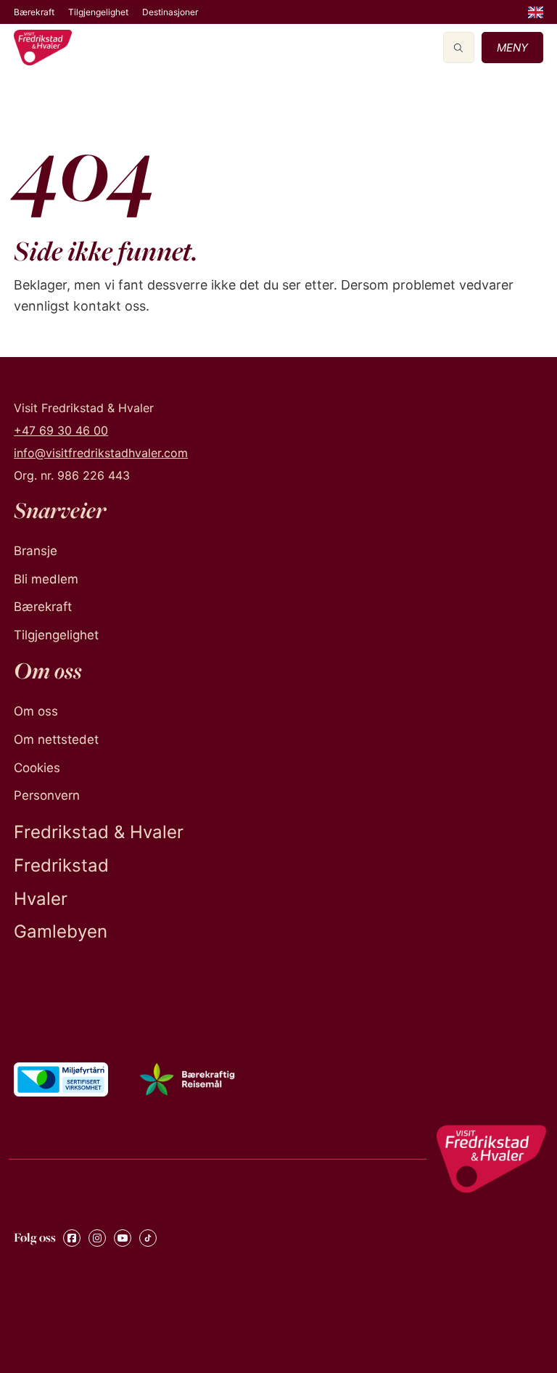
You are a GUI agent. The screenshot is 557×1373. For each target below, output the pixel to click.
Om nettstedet (56, 739)
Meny (512, 47)
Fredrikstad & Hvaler (98, 832)
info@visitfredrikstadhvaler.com (101, 453)
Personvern (47, 795)
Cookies (37, 768)
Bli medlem (46, 579)
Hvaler (40, 898)
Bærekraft (34, 12)
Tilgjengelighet (98, 12)
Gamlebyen (60, 931)
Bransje (35, 551)
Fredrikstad (61, 865)
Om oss (36, 711)
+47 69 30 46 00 (61, 430)
